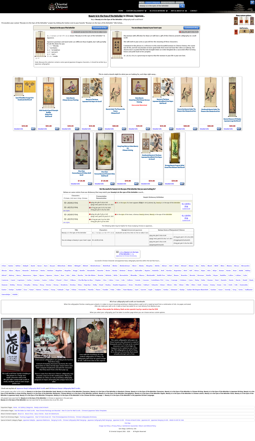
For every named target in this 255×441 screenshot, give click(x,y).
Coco (117, 280)
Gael (136, 290)
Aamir (33, 266)
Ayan (35, 275)
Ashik (241, 270)
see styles (66, 211)
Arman (221, 270)
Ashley (247, 270)
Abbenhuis (61, 266)
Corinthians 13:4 (157, 280)
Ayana (41, 275)
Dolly (95, 285)
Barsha (80, 275)
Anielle (82, 270)
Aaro (45, 266)
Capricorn (21, 280)
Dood (101, 285)
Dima (80, 285)
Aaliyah (25, 266)
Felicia (74, 290)
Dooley (108, 285)
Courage (174, 280)
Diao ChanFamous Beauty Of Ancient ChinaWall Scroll (104, 174)
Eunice (4, 290)
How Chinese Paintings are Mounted (48, 410)
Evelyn (11, 290)
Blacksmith (151, 275)
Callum (238, 275)
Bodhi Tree (161, 275)
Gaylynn (158, 290)
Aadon (10, 266)
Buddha (223, 275)
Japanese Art (146, 420)
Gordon (213, 290)
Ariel (185, 270)
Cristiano (183, 280)
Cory (167, 280)
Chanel (58, 280)
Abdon (114, 266)
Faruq (53, 290)
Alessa (236, 266)
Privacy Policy (116, 426)
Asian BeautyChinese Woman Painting (70, 99)
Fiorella (91, 290)
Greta (241, 290)
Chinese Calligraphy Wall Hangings (74, 420)
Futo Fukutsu (127, 290)
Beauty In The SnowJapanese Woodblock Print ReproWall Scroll (163, 101)
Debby (12, 285)
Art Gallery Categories (25, 407)
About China (29, 414)
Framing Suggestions (27, 417)
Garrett (143, 290)
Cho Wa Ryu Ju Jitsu (85, 280)
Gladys (182, 290)
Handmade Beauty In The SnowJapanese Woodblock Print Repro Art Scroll (151, 157)
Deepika (27, 285)
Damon (210, 280)
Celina (51, 280)
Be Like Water (90, 275)
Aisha (203, 266)
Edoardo (155, 285)
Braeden (184, 275)
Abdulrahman (125, 266)
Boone (176, 275)
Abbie (70, 266)
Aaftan (18, 266)
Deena (19, 285)
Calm (245, 275)
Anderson (34, 270)
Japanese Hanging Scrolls (159, 420)
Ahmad (183, 266)
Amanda (25, 270)
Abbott (85, 266)
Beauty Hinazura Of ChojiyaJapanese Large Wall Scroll (232, 120)
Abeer (134, 266)
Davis (251, 280)
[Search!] (182, 6)
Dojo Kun (87, 285)
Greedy (227, 290)
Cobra (111, 280)
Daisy (197, 280)
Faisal (31, 290)
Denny (56, 285)
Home (120, 11)
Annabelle (91, 270)
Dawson (5, 285)
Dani (217, 280)
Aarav (39, 266)
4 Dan (4, 266)
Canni (13, 280)
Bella (115, 275)
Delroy (35, 285)
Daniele (224, 280)
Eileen (169, 285)
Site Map (127, 423)
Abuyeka (149, 266)
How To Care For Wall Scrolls (71, 410)
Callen (230, 275)
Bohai (169, 275)
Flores (98, 290)
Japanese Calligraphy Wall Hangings (100, 420)
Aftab (177, 266)
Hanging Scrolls (56, 420)
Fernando (82, 290)
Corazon (146, 280)
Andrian (50, 270)
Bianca (141, 275)
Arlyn (215, 270)
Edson (162, 285)
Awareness (27, 275)
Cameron (5, 280)
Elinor (181, 285)
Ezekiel (18, 290)
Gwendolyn (6, 294)
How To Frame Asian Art (43, 417)
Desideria (64, 285)
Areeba (169, 270)
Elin (175, 285)
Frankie (105, 290)
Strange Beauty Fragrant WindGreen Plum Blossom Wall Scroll (175, 166)
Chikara (73, 280)
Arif (190, 270)
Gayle (150, 290)
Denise (48, 285)
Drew (131, 285)
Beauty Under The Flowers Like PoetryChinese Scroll (115, 111)
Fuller (119, 290)
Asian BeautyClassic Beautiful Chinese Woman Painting (139, 100)
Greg (234, 290)
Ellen (193, 285)
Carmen (37, 280)
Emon (219, 285)
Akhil (216, 266)
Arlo (208, 270)
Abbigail (77, 266)
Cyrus (191, 280)
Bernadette (124, 275)
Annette (100, 270)
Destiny (73, 285)
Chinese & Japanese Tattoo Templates (94, 410)
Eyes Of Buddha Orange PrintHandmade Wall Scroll (25, 99)
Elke (187, 285)
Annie (108, 270)
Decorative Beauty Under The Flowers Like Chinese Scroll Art (186, 110)
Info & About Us (177, 11)
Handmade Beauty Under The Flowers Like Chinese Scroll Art (210, 110)
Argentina (177, 270)
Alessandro (245, 266)
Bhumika (134, 275)
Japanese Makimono (43, 420)
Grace (220, 290)
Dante (231, 280)
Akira (222, 266)
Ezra (25, 290)
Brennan (201, 275)
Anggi (75, 270)
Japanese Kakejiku (29, 420)
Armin (228, 270)
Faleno (38, 290)
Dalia (203, 280)
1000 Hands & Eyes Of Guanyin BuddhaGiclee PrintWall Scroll (48, 113)
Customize (99, 28)
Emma (205, 285)
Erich (230, 285)
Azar (62, 275)
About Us (21, 414)
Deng (42, 285)
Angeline (59, 270)
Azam (56, 275)
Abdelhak (106, 266)
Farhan (46, 290)
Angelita (68, 270)
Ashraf (4, 275)
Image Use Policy (104, 426)
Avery (18, 275)
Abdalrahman (95, 266)
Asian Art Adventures (52, 414)
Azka (74, 275)
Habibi (15, 294)
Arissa (196, 270)
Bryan (215, 275)
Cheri (66, 280)
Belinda (108, 275)
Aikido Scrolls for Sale (176, 420)
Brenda (192, 275)
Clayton (98, 280)
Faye (67, 290)
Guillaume (249, 290)
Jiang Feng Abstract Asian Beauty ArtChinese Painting (127, 148)
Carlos (29, 280)
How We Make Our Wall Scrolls (24, 410)
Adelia (157, 266)
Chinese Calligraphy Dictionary (86, 417)
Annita (114, 270)
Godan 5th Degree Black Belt (197, 290)
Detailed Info (18, 129)
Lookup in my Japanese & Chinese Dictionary (127, 254)
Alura (11, 270)
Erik (236, 285)
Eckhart (146, 285)
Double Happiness (119, 285)
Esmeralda (244, 285)
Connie (137, 280)
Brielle (208, 275)
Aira (197, 266)
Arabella (155, 270)
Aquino (147, 270)
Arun (235, 270)
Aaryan (52, 266)
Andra (42, 270)
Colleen (130, 280)
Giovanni (174, 290)
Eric (225, 285)
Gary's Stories (39, 414)
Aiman (191, 266)
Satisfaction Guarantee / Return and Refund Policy (139, 426)
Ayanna (49, 275)
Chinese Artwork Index (132, 420)
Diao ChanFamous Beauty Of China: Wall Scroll (81, 173)
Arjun (203, 270)
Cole (123, 280)
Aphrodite (138, 270)
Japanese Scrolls (118, 420)
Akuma (229, 266)
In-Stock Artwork (157, 11)
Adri (170, 266)
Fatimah (60, 290)
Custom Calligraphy (135, 11)
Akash (209, 266)
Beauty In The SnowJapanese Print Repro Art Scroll (92, 100)
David (245, 280)
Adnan (164, 266)
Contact (193, 11)
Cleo (104, 280)
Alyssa (17, 270)
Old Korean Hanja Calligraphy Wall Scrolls (64, 388)
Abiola (141, 266)
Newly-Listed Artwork (41, 407)
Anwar (130, 270)
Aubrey (11, 275)
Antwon (122, 270)
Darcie (238, 280)
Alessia (4, 270)
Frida (112, 290)
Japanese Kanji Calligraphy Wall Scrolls (30, 388)
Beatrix (100, 275)
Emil (199, 285)
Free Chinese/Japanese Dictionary (63, 417)
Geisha (165, 290)
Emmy (212, 285)
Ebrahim (138, 285)
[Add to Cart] (33, 128)
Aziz (68, 275)
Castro (44, 280)
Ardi (162, 270)
